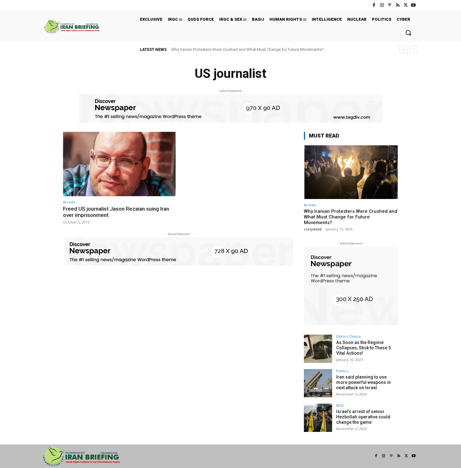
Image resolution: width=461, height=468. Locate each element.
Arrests (69, 202)
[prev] (403, 49)
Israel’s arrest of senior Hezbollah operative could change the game (363, 417)
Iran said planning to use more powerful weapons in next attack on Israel (363, 382)
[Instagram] (382, 5)
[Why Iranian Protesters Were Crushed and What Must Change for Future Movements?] (351, 172)
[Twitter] (406, 5)
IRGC (340, 405)
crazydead (312, 229)
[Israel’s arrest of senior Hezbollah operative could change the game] (318, 418)
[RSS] (397, 5)
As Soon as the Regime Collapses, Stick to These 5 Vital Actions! (363, 348)
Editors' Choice (348, 336)
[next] (413, 49)
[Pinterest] (390, 5)
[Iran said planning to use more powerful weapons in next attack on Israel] (318, 383)
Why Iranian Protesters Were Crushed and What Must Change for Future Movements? (247, 49)
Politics (342, 371)
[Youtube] (413, 5)
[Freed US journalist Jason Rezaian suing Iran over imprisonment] (119, 164)
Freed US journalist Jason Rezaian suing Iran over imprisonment (116, 212)
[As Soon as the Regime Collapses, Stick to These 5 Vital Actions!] (318, 349)
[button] (408, 33)
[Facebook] (374, 5)
